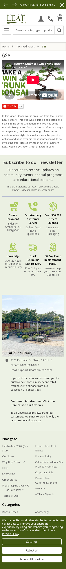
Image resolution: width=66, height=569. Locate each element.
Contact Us (8, 474)
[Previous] (5, 4)
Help (5, 468)
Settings (32, 542)
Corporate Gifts (44, 472)
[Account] (41, 19)
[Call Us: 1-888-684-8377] (50, 19)
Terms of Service (39, 190)
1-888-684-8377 (29, 365)
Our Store (8, 456)
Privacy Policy (19, 190)
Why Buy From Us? (13, 462)
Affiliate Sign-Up (44, 494)
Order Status (9, 479)
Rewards (40, 488)
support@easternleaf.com (35, 370)
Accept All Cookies (32, 559)
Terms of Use (10, 495)
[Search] (59, 30)
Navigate (9, 439)
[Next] (14, 4)
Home (6, 46)
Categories (11, 504)
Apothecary (42, 512)
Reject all (32, 550)
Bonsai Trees (10, 512)
